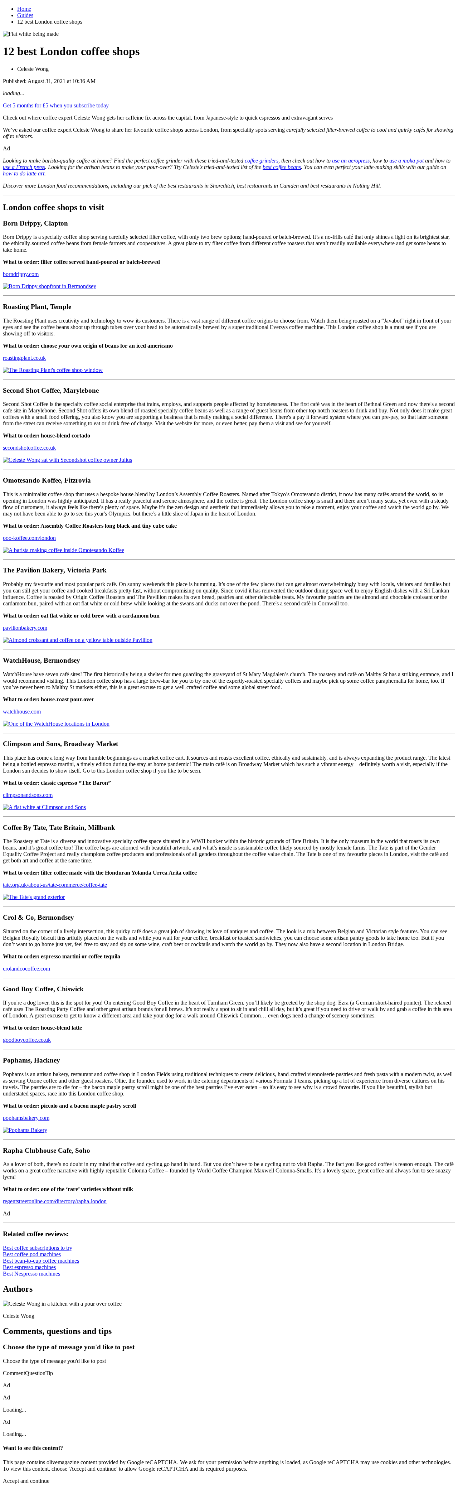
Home (24, 9)
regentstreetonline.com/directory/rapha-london (55, 1201)
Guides (25, 15)
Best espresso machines (29, 1267)
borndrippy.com (21, 274)
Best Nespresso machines (31, 1274)
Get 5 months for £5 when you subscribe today (56, 105)
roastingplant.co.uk (24, 358)
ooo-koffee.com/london (29, 538)
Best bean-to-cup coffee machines (41, 1261)
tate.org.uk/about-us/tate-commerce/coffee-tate (55, 885)
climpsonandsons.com (28, 795)
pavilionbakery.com (25, 628)
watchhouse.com (22, 711)
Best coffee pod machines (32, 1254)
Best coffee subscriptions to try (37, 1248)
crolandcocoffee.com (26, 969)
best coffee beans (282, 167)
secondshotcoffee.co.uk (29, 448)
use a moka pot (406, 161)
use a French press (24, 167)
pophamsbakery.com (26, 1118)
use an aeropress (351, 161)
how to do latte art (23, 173)
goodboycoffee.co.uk (27, 1040)
